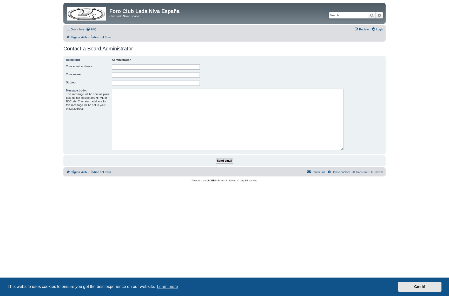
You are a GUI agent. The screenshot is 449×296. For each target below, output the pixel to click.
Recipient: (73, 59)
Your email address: (79, 66)
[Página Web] (87, 12)
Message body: (76, 90)
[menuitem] (91, 29)
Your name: (74, 74)
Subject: (71, 82)
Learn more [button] (167, 286)
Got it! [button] (419, 287)
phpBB (211, 180)
